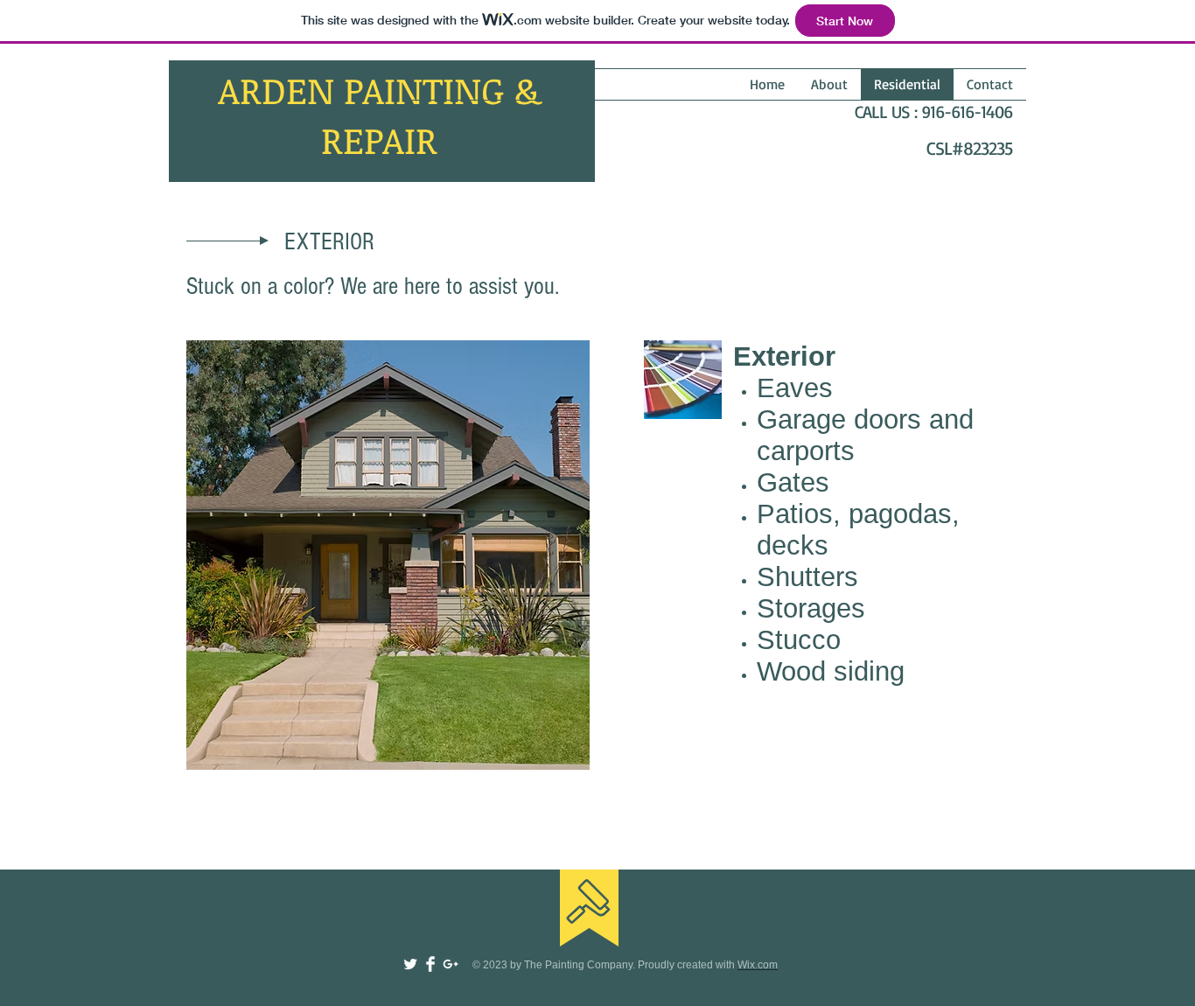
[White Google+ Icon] (450, 964)
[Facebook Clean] (430, 964)
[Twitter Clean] (410, 964)
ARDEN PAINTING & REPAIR (379, 114)
